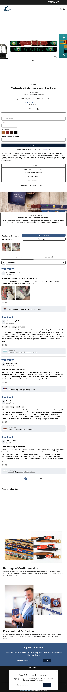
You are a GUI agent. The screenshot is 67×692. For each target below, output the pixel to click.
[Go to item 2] (16, 247)
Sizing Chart (33, 176)
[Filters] (3, 262)
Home (33, 84)
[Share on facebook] (2, 302)
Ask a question (33, 180)
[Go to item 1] (6, 247)
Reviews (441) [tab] (17, 257)
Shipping (26, 94)
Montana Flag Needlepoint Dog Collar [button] (21, 390)
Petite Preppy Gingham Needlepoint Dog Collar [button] (24, 310)
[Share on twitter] (6, 303)
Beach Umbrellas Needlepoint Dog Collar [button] (22, 352)
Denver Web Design (26, 690)
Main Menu (33, 668)
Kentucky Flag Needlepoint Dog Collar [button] (21, 472)
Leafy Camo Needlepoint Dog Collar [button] (21, 429)
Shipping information (33, 169)
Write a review (43, 235)
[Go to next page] (44, 479)
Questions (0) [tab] (49, 257)
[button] (29, 103)
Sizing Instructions (33, 173)
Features (33, 165)
